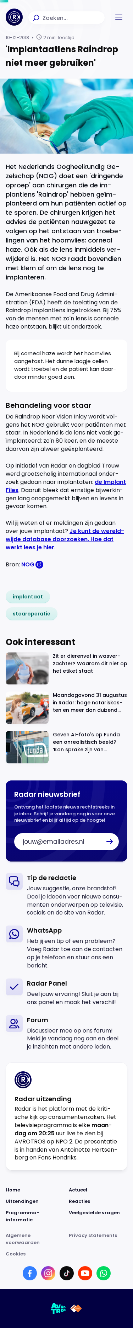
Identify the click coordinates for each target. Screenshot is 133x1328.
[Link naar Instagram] (48, 1273)
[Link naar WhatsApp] (103, 1273)
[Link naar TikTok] (67, 1273)
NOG (27, 564)
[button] (118, 17)
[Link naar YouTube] (85, 1273)
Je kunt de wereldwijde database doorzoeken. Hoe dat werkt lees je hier (65, 539)
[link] (28, 596)
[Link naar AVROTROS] (58, 1308)
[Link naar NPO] (76, 1308)
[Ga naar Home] (14, 17)
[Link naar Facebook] (30, 1273)
